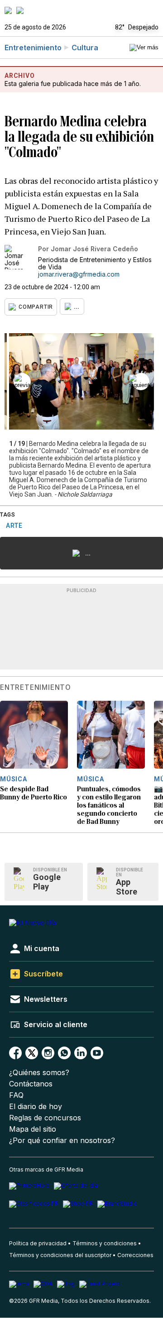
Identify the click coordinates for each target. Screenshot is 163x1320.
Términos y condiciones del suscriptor (60, 1255)
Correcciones (135, 1255)
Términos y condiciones (104, 1243)
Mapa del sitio (32, 1129)
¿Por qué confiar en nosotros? (62, 1140)
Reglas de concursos (45, 1118)
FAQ (16, 1095)
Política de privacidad (38, 1243)
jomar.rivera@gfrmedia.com (79, 274)
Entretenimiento (33, 47)
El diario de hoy (35, 1106)
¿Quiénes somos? (39, 1072)
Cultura (85, 47)
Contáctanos (31, 1084)
